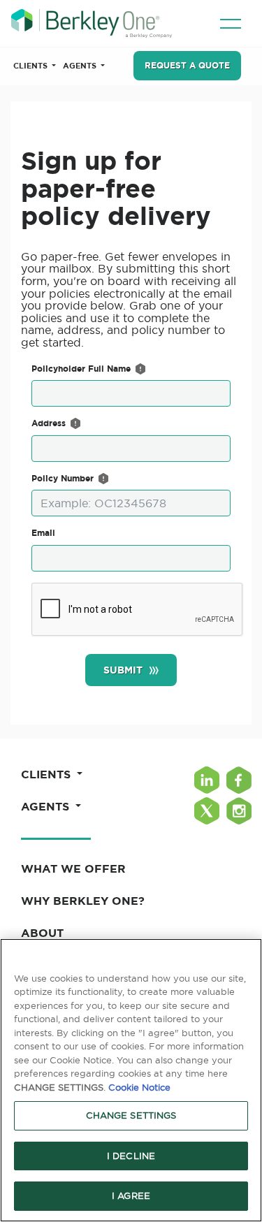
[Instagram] (239, 810)
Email (43, 532)
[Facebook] (239, 780)
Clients (31, 65)
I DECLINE (131, 1156)
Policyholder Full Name (81, 368)
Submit (123, 670)
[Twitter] (206, 810)
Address (48, 423)
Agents (81, 65)
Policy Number (62, 478)
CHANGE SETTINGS (131, 1115)
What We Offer (73, 868)
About (42, 932)
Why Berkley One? (83, 900)
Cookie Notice (139, 1087)
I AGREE (131, 1195)
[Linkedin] (206, 780)
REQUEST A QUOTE (187, 65)
